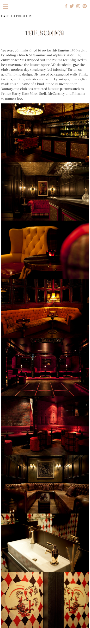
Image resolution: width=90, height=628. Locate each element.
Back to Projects (16, 16)
